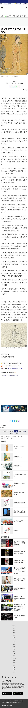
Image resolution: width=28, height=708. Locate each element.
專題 (14, 644)
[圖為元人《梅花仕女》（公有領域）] (14, 54)
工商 (14, 672)
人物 (14, 649)
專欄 (14, 642)
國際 (14, 635)
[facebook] (6, 677)
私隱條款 (22, 701)
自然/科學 (14, 658)
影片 (14, 628)
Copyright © (4, 702)
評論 (14, 646)
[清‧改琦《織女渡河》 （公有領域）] (14, 335)
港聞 (21, 16)
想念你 (20, 436)
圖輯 (14, 669)
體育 (14, 662)
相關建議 (4, 701)
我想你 (14, 436)
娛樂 (14, 667)
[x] (12, 677)
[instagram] (3, 677)
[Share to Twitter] (12, 86)
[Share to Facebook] (10, 86)
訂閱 (25, 431)
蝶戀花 (3, 438)
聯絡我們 (10, 701)
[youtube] (15, 677)
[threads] (9, 677)
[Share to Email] (18, 86)
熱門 (17, 16)
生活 (14, 651)
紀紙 (14, 660)
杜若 (12, 438)
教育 (14, 665)
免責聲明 (16, 701)
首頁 (2, 16)
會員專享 (8, 16)
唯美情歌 (8, 436)
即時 (13, 16)
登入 (16, 431)
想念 (8, 438)
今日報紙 (14, 626)
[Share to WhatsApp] (16, 86)
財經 (14, 637)
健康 (14, 653)
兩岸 (25, 16)
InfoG (14, 639)
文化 (14, 655)
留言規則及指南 (2, 427)
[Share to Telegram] (14, 86)
